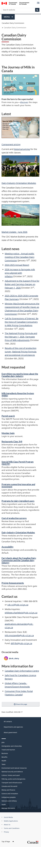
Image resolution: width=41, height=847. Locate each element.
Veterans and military (9, 801)
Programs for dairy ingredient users (18, 501)
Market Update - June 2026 (14, 232)
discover (24, 102)
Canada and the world (9, 786)
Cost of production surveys (14, 518)
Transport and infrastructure (12, 783)
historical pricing (22, 149)
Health (4, 761)
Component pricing (11, 144)
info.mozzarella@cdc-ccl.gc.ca (19, 635)
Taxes (3, 764)
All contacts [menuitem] (8, 721)
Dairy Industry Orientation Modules (19, 183)
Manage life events (8, 808)
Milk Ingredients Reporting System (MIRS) (18, 394)
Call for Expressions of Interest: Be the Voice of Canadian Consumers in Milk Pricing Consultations (21, 322)
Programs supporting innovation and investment (18, 485)
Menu (7, 16)
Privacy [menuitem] (6, 832)
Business (5, 753)
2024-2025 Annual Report (17, 265)
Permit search (8, 416)
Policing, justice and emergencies (13, 779)
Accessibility (7, 547)
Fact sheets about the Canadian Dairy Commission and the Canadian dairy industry (19, 560)
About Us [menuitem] (7, 825)
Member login (8, 433)
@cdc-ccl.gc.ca (30, 612)
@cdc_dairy (11, 658)
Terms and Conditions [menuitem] (11, 828)
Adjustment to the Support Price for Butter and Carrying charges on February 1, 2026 (22, 284)
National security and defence (12, 772)
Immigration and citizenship (12, 746)
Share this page (21, 704)
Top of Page (6, 842)
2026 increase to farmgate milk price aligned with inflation (20, 273)
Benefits (4, 757)
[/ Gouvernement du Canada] (15, 3)
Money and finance (8, 790)
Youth (4, 805)
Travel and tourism (8, 750)
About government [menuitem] (10, 732)
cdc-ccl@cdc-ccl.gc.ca (17, 604)
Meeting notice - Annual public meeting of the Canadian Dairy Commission (19, 257)
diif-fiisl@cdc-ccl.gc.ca (21, 643)
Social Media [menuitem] (8, 817)
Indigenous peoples (9, 797)
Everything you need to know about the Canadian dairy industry (20, 375)
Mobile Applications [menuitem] (11, 821)
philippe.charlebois (14, 612)
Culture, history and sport (11, 775)
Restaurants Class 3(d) (12, 441)
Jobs (3, 742)
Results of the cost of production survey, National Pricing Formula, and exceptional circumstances (21, 351)
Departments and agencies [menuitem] (13, 727)
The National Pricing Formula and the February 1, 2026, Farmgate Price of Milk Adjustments (21, 337)
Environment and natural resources (14, 768)
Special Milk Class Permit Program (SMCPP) (18, 462)
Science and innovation (10, 794)
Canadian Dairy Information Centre (22, 670)
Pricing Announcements (13, 583)
